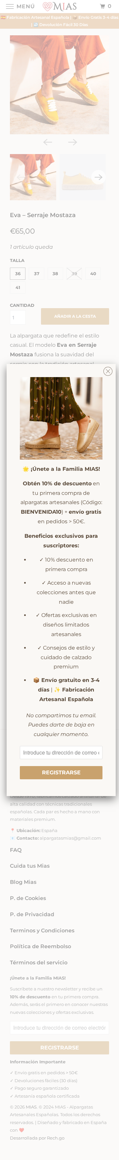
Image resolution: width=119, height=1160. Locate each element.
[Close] (107, 369)
